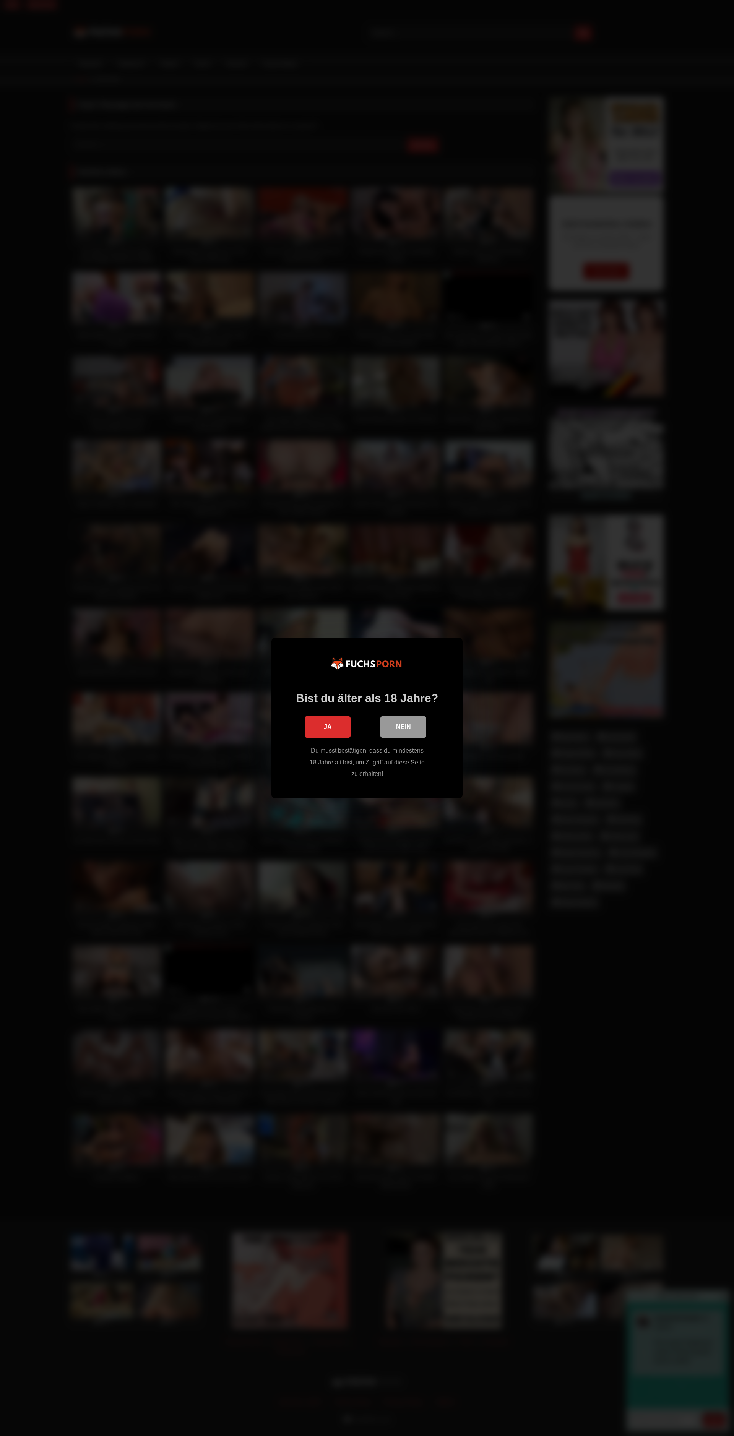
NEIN (403, 727)
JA (328, 727)
